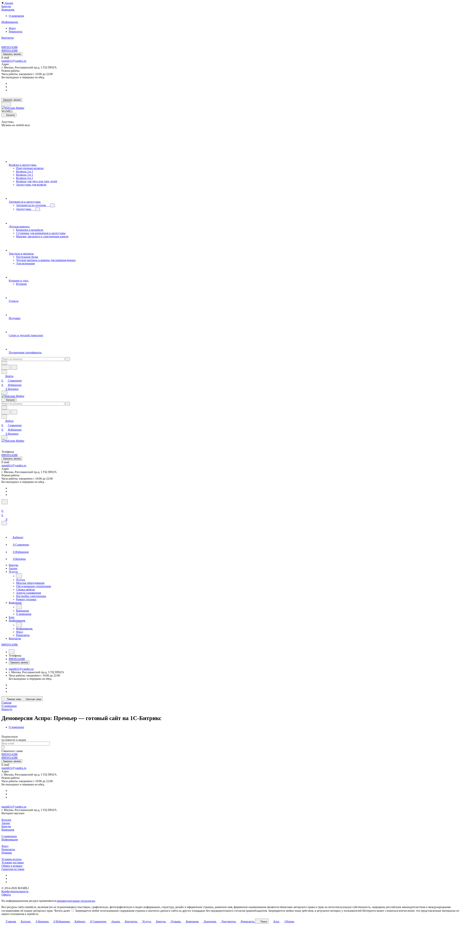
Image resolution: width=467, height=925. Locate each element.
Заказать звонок (12, 54)
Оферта (6, 894)
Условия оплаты (11, 859)
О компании (16, 15)
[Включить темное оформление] (6, 104)
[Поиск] (4, 501)
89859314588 (9, 47)
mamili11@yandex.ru (13, 60)
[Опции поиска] (4, 363)
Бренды (6, 826)
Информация (9, 839)
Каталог (6, 819)
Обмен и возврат (11, 865)
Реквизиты (15, 31)
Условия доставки (12, 862)
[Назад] (19, 575)
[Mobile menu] (4, 437)
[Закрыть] (4, 523)
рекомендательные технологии (76, 900)
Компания (7, 829)
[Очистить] (67, 359)
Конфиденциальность (14, 891)
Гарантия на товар (12, 869)
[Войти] (3, 506)
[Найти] (14, 367)
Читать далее (62, 910)
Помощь (6, 852)
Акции (5, 823)
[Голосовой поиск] (5, 367)
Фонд (12, 28)
